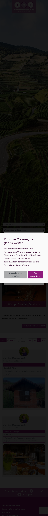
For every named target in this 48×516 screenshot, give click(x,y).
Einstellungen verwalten (15, 274)
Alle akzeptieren (35, 274)
